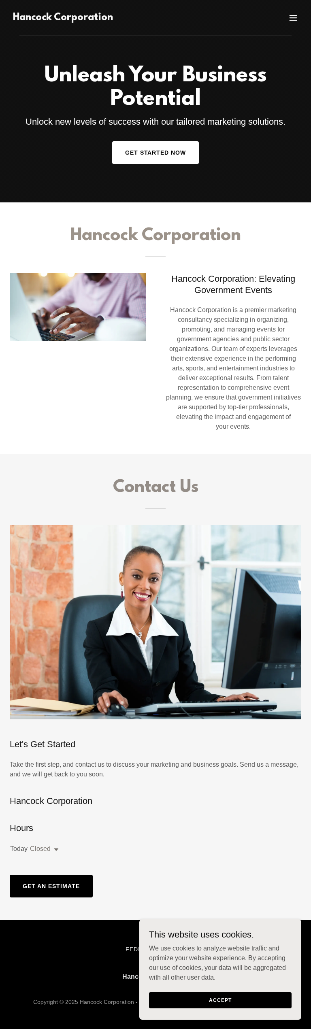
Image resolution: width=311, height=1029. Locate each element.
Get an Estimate (51, 886)
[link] (63, 18)
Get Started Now (155, 152)
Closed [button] (40, 848)
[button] (293, 18)
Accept (220, 1000)
